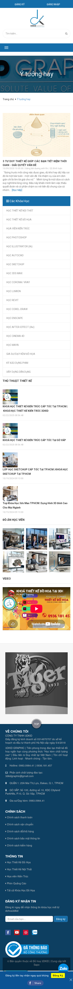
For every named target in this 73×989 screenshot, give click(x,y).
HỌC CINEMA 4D (15, 336)
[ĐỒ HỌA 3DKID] (36, 18)
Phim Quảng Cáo (16, 883)
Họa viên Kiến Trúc (17, 876)
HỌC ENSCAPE (14, 318)
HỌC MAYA (12, 345)
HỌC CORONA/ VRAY (18, 282)
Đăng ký (20, 4)
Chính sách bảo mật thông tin (23, 838)
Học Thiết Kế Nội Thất (19, 869)
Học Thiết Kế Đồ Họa (18, 862)
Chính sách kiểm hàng (19, 845)
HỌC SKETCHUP (15, 264)
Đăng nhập (53, 4)
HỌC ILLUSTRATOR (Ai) (19, 246)
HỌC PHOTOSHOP (16, 237)
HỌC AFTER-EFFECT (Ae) (20, 327)
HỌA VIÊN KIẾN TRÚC (18, 228)
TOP (36, 724)
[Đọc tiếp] (17, 190)
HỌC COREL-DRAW (16, 309)
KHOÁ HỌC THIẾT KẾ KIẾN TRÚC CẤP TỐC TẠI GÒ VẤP (34, 440)
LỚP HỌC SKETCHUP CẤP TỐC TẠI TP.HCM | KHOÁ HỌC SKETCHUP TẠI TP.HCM (35, 471)
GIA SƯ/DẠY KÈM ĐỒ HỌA (20, 353)
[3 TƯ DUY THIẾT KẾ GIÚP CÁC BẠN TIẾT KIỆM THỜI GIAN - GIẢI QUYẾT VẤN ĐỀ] (36, 135)
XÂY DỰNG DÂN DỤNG (18, 371)
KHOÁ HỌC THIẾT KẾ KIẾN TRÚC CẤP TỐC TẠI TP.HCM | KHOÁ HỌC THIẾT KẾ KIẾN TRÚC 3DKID (35, 408)
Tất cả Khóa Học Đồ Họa (20, 890)
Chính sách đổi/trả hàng (20, 831)
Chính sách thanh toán (19, 817)
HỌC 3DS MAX (14, 273)
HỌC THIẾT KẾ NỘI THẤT (19, 210)
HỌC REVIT (12, 300)
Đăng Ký (58, 975)
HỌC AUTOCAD (15, 255)
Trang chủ (8, 99)
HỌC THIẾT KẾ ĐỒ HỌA (19, 219)
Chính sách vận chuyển (19, 824)
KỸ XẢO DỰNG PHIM (17, 362)
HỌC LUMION (13, 291)
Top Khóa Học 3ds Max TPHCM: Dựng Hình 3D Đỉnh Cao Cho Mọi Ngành (35, 505)
